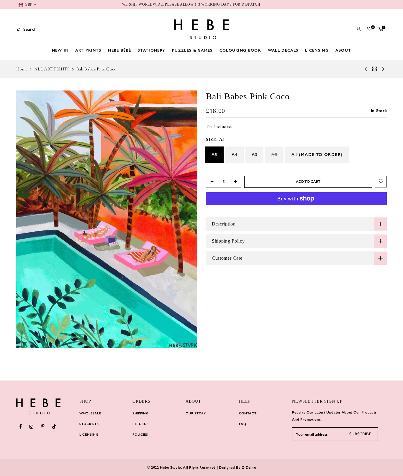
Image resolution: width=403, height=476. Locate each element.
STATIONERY (151, 50)
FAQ (242, 424)
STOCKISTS (89, 424)
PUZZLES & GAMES (192, 50)
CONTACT (248, 413)
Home (22, 69)
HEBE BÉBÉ (119, 50)
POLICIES (140, 435)
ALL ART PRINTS (52, 69)
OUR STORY (196, 413)
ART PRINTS (88, 50)
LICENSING (317, 50)
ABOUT (343, 50)
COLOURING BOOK (240, 50)
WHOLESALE (90, 413)
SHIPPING (140, 413)
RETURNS (140, 424)
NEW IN (60, 50)
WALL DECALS (283, 50)
